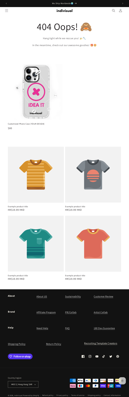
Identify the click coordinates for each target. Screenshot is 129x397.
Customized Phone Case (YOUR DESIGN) (26, 124)
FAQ (67, 328)
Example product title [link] (18, 206)
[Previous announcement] (6, 3)
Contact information (112, 395)
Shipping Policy (16, 344)
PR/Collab (70, 312)
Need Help (42, 328)
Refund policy (47, 395)
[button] (6, 10)
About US (41, 296)
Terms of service (77, 395)
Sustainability (73, 296)
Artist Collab (101, 312)
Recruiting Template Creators (100, 343)
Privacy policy (62, 395)
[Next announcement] (122, 3)
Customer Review (103, 296)
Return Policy (53, 344)
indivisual (18, 395)
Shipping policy (94, 395)
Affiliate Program (46, 312)
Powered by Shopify (31, 395)
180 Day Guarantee (104, 328)
